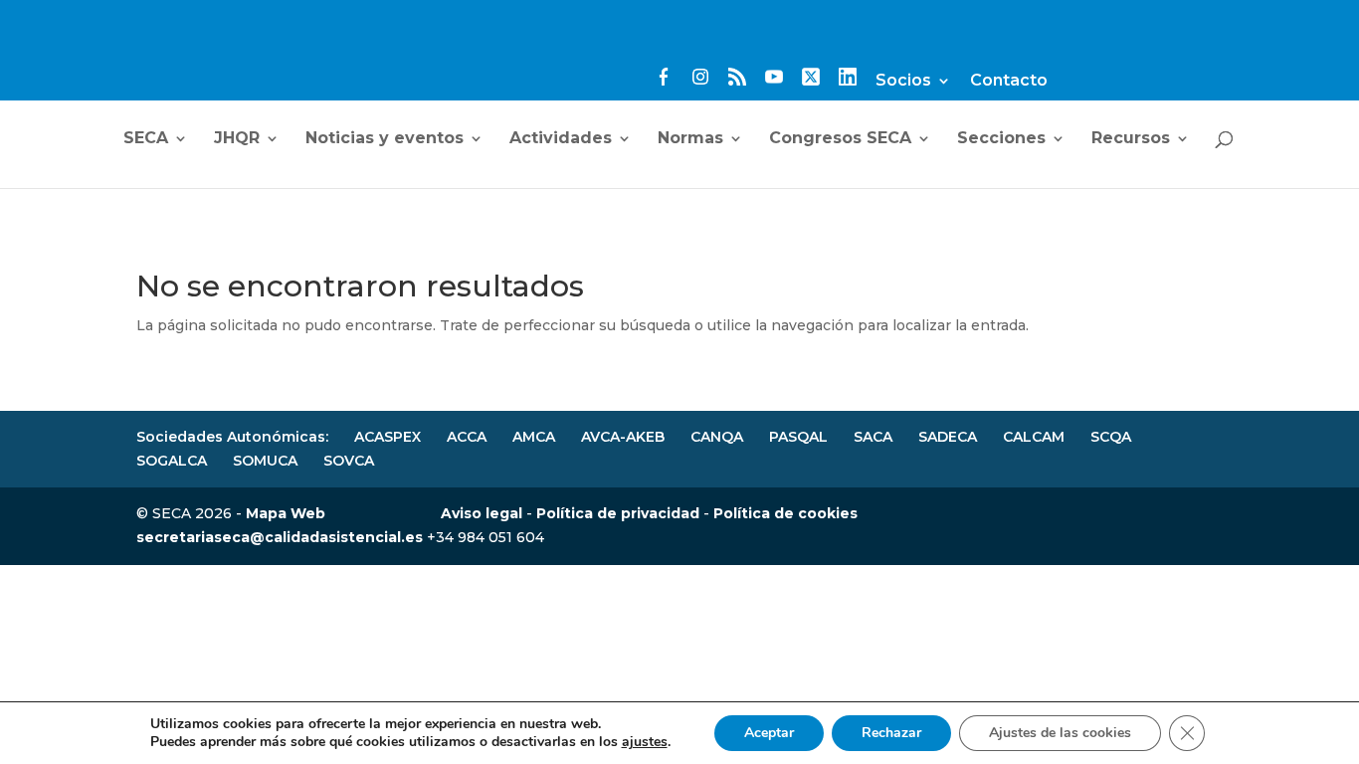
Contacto (1009, 81)
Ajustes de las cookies (1060, 732)
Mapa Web (285, 513)
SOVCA (348, 461)
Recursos (1130, 139)
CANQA (716, 437)
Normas (690, 139)
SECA (145, 139)
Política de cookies (785, 513)
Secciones (1001, 139)
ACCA (466, 437)
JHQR (237, 139)
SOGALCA (171, 461)
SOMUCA (265, 461)
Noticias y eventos (384, 139)
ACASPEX (387, 437)
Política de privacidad (617, 513)
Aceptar (769, 732)
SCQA (1110, 437)
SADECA (947, 437)
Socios (903, 81)
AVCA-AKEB (623, 437)
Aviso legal (481, 513)
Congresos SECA (840, 139)
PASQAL (798, 437)
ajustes (645, 742)
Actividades (560, 139)
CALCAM (1034, 437)
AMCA (533, 437)
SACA (873, 437)
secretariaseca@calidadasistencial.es (279, 537)
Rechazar (891, 732)
